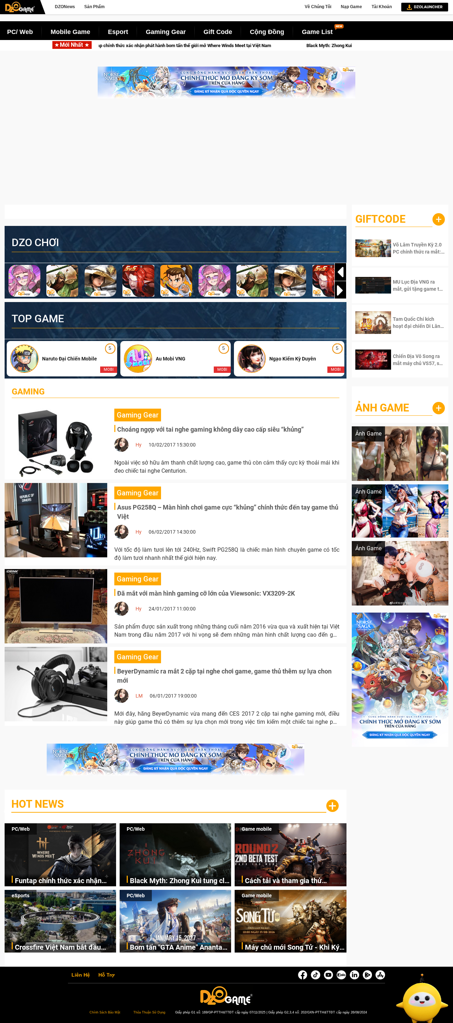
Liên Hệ (80, 975)
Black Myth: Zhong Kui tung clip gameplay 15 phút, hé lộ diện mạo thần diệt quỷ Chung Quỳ (320, 45)
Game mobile (257, 829)
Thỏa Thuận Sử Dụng (149, 1012)
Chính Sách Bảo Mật (105, 1012)
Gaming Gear (166, 31)
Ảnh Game (382, 408)
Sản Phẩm (94, 6)
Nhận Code (414, 248)
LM (139, 696)
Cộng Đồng (267, 31)
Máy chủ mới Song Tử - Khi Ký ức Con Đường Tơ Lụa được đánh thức (292, 948)
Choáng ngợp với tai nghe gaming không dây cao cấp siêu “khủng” (210, 429)
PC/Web (21, 829)
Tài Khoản (382, 6)
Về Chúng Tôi (318, 6)
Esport (118, 31)
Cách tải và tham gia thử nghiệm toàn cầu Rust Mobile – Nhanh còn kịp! (294, 881)
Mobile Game (70, 31)
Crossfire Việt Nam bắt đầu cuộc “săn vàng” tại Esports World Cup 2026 (58, 948)
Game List (317, 31)
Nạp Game (351, 6)
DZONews (65, 6)
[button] (340, 290)
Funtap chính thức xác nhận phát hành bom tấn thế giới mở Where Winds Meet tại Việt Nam (65, 881)
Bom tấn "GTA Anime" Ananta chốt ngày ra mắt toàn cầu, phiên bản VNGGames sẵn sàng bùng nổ (179, 948)
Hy (139, 445)
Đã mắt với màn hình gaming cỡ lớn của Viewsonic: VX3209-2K (206, 593)
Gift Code (217, 31)
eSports (20, 895)
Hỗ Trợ (106, 975)
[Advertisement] (226, 155)
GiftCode (380, 219)
